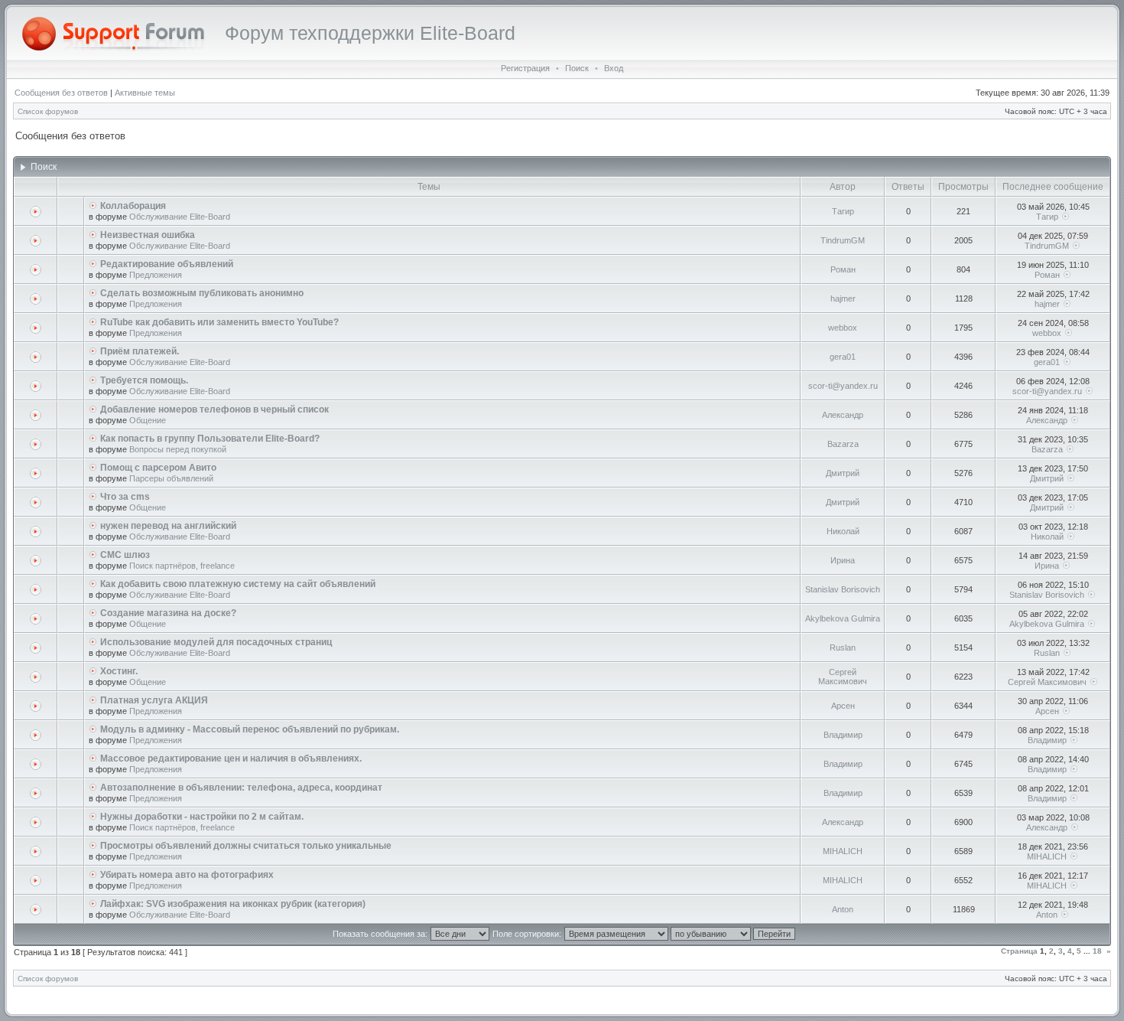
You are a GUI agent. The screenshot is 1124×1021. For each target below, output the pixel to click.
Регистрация (525, 68)
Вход (613, 68)
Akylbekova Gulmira (842, 618)
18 (1097, 951)
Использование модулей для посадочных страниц (216, 642)
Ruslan (843, 647)
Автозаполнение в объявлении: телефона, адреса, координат (241, 787)
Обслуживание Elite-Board (179, 216)
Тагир (843, 211)
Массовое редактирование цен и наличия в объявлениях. (231, 758)
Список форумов (48, 111)
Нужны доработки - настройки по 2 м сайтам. (202, 816)
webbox (842, 327)
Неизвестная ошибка (147, 235)
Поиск (577, 68)
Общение (147, 420)
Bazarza (843, 444)
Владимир (843, 734)
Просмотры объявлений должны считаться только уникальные (245, 845)
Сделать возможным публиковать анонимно (202, 293)
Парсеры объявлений (171, 478)
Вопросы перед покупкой (177, 449)
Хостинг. (119, 671)
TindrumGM (842, 240)
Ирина (842, 560)
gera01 (843, 356)
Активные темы (145, 92)
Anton (842, 909)
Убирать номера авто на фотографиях (187, 874)
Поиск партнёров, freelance (182, 565)
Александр (842, 414)
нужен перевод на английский (168, 525)
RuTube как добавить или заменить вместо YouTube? (219, 322)
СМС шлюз (125, 555)
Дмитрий (842, 473)
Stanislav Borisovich (842, 589)
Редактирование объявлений (166, 264)
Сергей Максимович (842, 676)
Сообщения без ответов (61, 92)
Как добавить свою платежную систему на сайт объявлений (237, 584)
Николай (843, 531)
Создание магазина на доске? (168, 613)
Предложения (155, 274)
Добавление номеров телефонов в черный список (214, 409)
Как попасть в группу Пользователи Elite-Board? (210, 438)
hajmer (843, 298)
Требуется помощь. (144, 380)
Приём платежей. (139, 351)
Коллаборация (133, 206)
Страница (1019, 951)
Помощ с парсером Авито (158, 467)
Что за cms (125, 496)
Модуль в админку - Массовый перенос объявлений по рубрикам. (249, 729)
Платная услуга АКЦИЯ (154, 700)
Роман (843, 269)
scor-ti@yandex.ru (843, 385)
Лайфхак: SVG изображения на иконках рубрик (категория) (232, 904)
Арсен (843, 705)
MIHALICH (842, 851)
